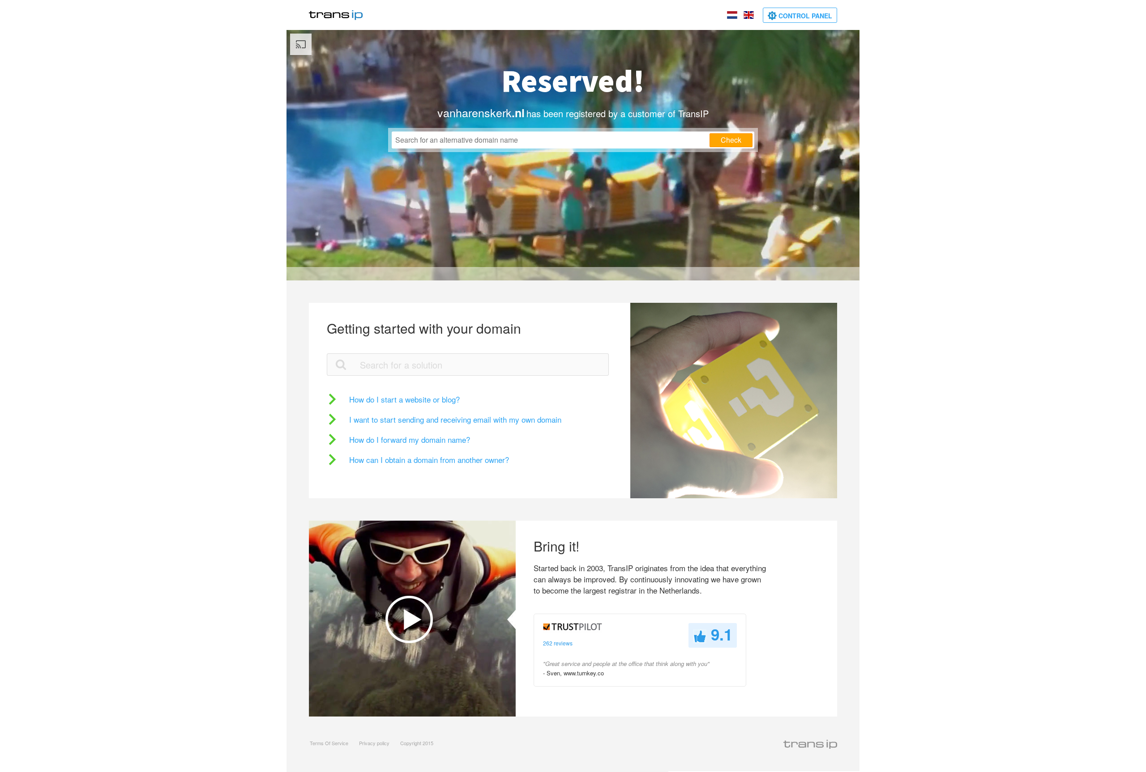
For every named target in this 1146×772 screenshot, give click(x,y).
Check (731, 140)
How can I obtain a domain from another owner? (429, 459)
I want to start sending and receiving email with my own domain (455, 419)
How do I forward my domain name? (409, 439)
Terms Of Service (329, 743)
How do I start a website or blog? (404, 399)
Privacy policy (374, 743)
